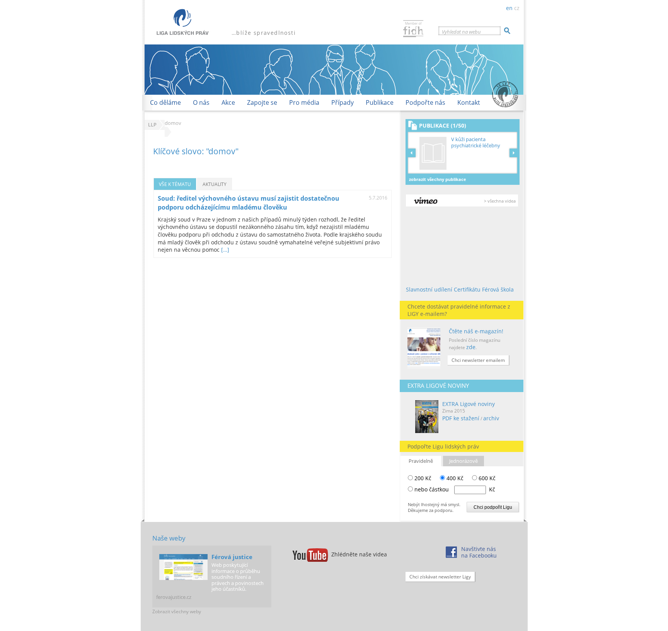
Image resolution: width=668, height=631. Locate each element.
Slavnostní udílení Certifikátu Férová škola (460, 289)
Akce (228, 102)
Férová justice (231, 557)
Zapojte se (262, 102)
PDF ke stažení (460, 418)
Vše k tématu (175, 184)
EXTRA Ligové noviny (468, 404)
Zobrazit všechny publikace (437, 179)
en (509, 8)
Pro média (304, 102)
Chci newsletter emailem (478, 360)
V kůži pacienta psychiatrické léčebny (475, 142)
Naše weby (169, 538)
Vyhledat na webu (461, 31)
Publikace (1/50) (442, 125)
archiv (491, 418)
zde (470, 347)
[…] (225, 249)
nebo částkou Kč (454, 489)
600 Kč (486, 478)
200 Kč (422, 478)
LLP (152, 124)
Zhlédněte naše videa (359, 554)
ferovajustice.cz (173, 596)
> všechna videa (500, 201)
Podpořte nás (425, 102)
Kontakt (468, 102)
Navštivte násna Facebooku (479, 552)
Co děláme (165, 102)
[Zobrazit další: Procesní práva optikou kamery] (513, 152)
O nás (201, 102)
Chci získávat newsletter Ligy (440, 576)
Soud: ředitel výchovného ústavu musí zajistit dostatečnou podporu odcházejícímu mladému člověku (248, 202)
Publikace (380, 102)
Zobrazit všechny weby (176, 611)
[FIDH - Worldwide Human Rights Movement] (413, 30)
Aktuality (215, 184)
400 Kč (454, 478)
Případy (342, 102)
